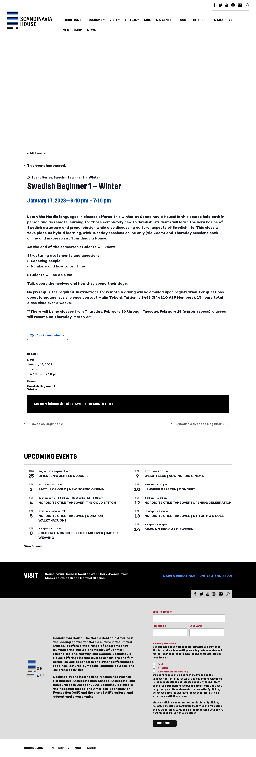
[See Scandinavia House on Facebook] (214, 5)
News (91, 30)
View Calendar (34, 546)
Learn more (216, 709)
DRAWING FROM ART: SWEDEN (169, 529)
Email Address (162, 612)
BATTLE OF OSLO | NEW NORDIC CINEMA (71, 489)
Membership (72, 30)
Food (182, 20)
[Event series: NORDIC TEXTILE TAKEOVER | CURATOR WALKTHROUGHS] (63, 511)
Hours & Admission (215, 576)
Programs (94, 20)
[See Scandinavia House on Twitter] (221, 5)
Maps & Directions (179, 576)
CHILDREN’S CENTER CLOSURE (63, 476)
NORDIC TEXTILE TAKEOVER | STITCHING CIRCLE (184, 516)
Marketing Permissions (164, 643)
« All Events (36, 153)
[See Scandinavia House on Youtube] (227, 5)
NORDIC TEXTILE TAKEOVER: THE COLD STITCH (77, 503)
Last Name (195, 626)
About (92, 748)
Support (64, 748)
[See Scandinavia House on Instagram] (233, 5)
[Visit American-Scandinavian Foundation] (34, 675)
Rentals (217, 20)
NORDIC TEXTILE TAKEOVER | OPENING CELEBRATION (188, 503)
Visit (113, 20)
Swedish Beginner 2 (47, 424)
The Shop (198, 20)
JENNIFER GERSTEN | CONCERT (169, 489)
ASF (231, 20)
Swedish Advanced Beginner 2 (200, 424)
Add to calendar (48, 335)
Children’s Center (158, 20)
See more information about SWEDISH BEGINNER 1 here (73, 404)
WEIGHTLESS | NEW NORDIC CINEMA (174, 476)
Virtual (131, 20)
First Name (159, 626)
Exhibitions (72, 20)
